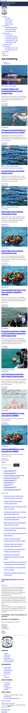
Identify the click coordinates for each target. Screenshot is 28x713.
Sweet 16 (7, 485)
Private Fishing (6, 25)
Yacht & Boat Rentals (11, 490)
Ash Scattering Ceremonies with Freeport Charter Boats (12, 375)
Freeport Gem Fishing (10, 29)
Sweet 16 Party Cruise (10, 42)
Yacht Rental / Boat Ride (11, 38)
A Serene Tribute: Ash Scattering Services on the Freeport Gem (12, 91)
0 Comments (4, 104)
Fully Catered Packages (11, 37)
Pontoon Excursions (7, 44)
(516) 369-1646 (8, 631)
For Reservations (5, 628)
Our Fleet (5, 16)
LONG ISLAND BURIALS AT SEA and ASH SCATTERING (12, 414)
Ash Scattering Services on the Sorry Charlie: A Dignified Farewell (13, 292)
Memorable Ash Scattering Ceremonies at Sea (12, 213)
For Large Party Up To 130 (11, 48)
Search (3, 462)
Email (3, 625)
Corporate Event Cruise (11, 40)
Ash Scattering (6, 46)
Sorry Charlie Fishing (10, 31)
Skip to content (3, 0)
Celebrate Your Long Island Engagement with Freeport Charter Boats (14, 557)
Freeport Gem (9, 20)
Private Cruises (6, 33)
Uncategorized (19, 168)
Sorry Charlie (8, 22)
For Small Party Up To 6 (11, 49)
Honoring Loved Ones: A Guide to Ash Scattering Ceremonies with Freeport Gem (13, 333)
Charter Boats (12, 168)
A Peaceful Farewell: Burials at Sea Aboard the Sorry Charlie (13, 131)
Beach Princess (9, 24)
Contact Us (5, 55)
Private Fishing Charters (11, 27)
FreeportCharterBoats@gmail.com (14, 633)
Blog (4, 53)
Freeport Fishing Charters (12, 475)
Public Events (6, 51)
